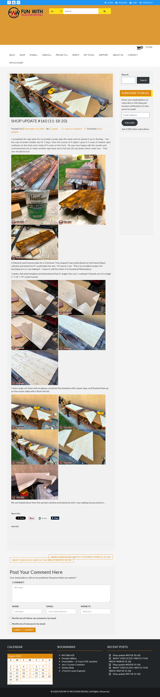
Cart (134, 2)
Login (110, 2)
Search (125, 74)
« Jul (9, 683)
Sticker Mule (68, 667)
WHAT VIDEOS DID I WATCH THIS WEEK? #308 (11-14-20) (80, 557)
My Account (16, 63)
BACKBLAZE (68, 655)
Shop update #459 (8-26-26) (126, 655)
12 (30, 670)
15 (49, 670)
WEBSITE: (86, 606)
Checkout (147, 2)
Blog (12, 55)
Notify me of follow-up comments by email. (34, 618)
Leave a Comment (73, 128)
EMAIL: (50, 606)
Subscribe (130, 122)
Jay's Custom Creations (73, 664)
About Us (118, 55)
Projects (61, 55)
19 (30, 673)
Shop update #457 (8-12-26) (126, 674)
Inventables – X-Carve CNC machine (79, 661)
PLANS (33, 55)
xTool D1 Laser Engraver (73, 670)
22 (49, 673)
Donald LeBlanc (69, 658)
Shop (22, 55)
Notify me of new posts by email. (29, 623)
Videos (46, 55)
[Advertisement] (138, 24)
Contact (133, 55)
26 (30, 676)
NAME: (15, 606)
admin (55, 128)
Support (103, 55)
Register (122, 2)
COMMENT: (18, 582)
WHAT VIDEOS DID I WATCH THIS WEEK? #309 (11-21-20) (41, 560)
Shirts (75, 55)
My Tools (89, 55)
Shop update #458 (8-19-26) (126, 664)
